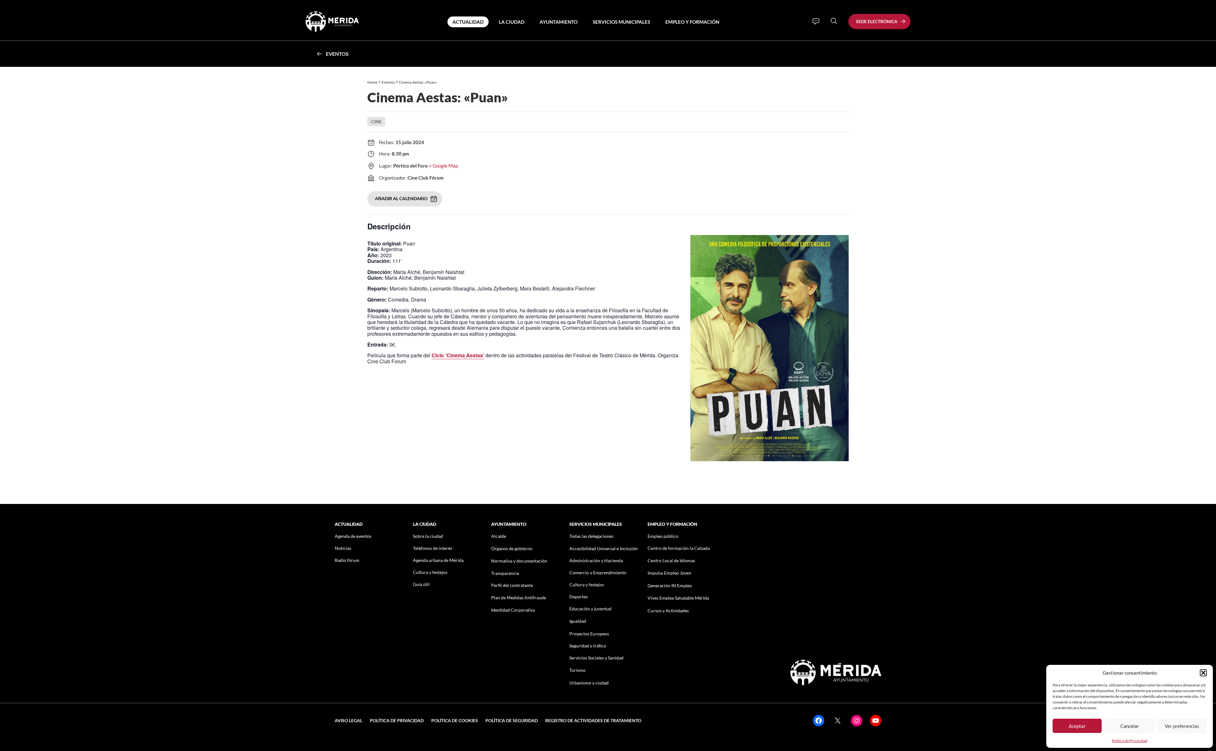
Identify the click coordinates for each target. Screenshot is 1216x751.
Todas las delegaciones (591, 536)
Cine (376, 121)
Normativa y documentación (519, 560)
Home (372, 82)
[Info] (816, 21)
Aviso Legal (348, 720)
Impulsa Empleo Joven (669, 573)
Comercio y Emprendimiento (597, 572)
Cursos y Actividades (668, 610)
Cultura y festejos (430, 572)
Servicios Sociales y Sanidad (596, 657)
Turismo (577, 670)
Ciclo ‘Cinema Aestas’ (458, 355)
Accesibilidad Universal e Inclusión (603, 548)
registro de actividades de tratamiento (593, 720)
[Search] (834, 21)
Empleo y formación (692, 22)
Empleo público (663, 536)
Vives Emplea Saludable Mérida (678, 598)
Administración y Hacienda (596, 560)
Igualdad (577, 621)
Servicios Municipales (621, 22)
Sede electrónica (876, 21)
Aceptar (1077, 726)
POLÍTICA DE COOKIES (454, 720)
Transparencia (505, 573)
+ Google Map (443, 166)
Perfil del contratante (512, 585)
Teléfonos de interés (432, 548)
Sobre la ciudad (428, 536)
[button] (1203, 673)
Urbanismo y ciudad (589, 682)
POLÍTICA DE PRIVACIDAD (397, 720)
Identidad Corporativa (513, 610)
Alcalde (498, 536)
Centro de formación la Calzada (679, 548)
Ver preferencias (1182, 726)
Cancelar (1129, 726)
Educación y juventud (590, 608)
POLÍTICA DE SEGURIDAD (511, 720)
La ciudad (511, 22)
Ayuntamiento (559, 22)
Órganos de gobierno (511, 548)
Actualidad (468, 22)
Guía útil (421, 584)
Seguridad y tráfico (587, 645)
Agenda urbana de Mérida (438, 560)
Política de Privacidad (1129, 740)
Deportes (578, 596)
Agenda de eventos (353, 536)
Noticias (343, 548)
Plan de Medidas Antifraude (518, 597)
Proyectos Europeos (589, 633)
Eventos (337, 54)
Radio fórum (347, 560)
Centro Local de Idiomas (671, 560)
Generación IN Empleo (670, 585)
